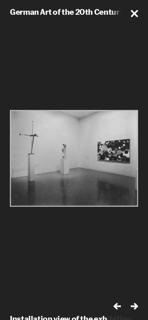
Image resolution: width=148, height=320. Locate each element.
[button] (134, 13)
